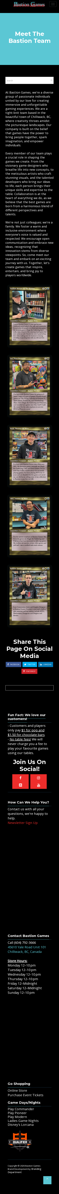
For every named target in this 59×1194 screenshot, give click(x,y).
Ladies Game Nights (23, 1120)
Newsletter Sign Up (23, 823)
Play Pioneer (17, 1113)
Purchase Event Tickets (25, 1095)
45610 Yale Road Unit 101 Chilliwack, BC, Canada (27, 949)
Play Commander (21, 1109)
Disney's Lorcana (21, 1124)
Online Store (17, 1090)
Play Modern (17, 1117)
